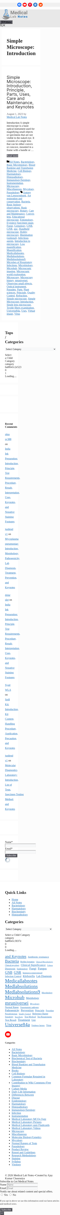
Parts (19, 289)
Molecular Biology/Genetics (26, 1137)
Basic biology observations (14, 206)
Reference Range (40, 1013)
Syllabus (16, 1161)
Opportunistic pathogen (29, 1007)
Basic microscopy (17, 209)
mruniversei (21, 280)
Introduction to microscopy (18, 242)
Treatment (24, 1020)
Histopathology (15, 177)
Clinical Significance (33, 965)
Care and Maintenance (20, 212)
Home (15, 899)
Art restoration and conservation (19, 198)
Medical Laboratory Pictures (27, 1122)
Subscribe (6, 1209)
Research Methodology (24, 1155)
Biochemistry (19, 911)
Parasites (11, 289)
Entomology (26, 219)
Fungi (10, 225)
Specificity (19, 1017)
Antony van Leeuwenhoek (19, 194)
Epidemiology (22, 969)
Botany (24, 210)
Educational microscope (16, 218)
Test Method (30, 1017)
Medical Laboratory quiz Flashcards (31, 1125)
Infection (16, 1113)
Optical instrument (16, 286)
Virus (17, 313)
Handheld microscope (18, 230)
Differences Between (23, 1094)
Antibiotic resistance (38, 957)
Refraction (21, 295)
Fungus (42, 968)
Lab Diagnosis (44, 976)
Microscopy (13, 186)
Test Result (10, 1020)
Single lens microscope (19, 304)
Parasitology (13, 192)
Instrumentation (15, 183)
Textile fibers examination (20, 307)
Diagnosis (10, 968)
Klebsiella (29, 976)
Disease (16, 1097)
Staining (16, 1158)
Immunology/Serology (18, 180)
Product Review (20, 1149)
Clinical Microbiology (44, 962)
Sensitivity (9, 1017)
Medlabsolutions (15, 256)
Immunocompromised (32, 973)
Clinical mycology (12, 965)
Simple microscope (17, 298)
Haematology (14, 174)
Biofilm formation (27, 962)
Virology (16, 1164)
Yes (6, 1194)
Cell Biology (24, 171)
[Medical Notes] (15, 18)
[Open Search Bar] (2, 25)
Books (15, 1070)
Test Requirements (44, 1017)
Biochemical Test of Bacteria (27, 1058)
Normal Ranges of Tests (24, 1143)
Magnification (14, 250)
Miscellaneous (14, 189)
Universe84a (13, 310)
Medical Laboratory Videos (26, 1128)
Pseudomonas (11, 1013)
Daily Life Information (24, 1091)
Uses (23, 310)
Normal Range (12, 1007)
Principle (21, 292)
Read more (12, 155)
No (14, 1194)
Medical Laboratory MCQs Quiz (29, 1119)
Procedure (50, 1011)
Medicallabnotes (15, 253)
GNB (29, 225)
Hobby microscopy (17, 233)
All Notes (14, 161)
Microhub (12, 268)
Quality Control (25, 1014)
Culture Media (19, 1088)
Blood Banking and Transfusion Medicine (21, 167)
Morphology (32, 998)
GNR (9, 228)
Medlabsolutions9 (16, 259)
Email (3, 1188)
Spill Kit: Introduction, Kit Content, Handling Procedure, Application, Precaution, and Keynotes (11, 723)
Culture (50, 965)
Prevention (27, 1010)
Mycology (28, 189)
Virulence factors (38, 1025)
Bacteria (25, 201)
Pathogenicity (12, 1010)
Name (3, 1184)
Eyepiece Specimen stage (20, 222)
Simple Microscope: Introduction (21, 300)
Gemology (19, 225)
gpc (16, 228)
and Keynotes (15, 956)
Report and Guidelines (23, 1152)
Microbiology (25, 265)
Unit (34, 1020)
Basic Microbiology (17, 164)
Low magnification (16, 246)
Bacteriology (27, 161)
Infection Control (13, 976)
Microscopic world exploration (18, 273)
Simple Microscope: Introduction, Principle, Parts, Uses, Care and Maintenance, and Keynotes (20, 92)
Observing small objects (19, 283)
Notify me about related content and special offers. (26, 1191)
